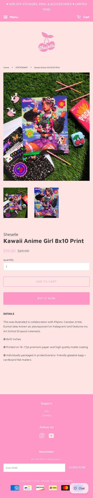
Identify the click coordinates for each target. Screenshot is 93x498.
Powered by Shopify (62, 480)
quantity (8, 259)
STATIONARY (22, 67)
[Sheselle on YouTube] (51, 436)
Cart (86, 17)
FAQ (46, 411)
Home (6, 67)
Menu (13, 17)
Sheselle (45, 480)
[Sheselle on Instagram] (41, 436)
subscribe (77, 467)
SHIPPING (46, 415)
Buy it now (46, 298)
